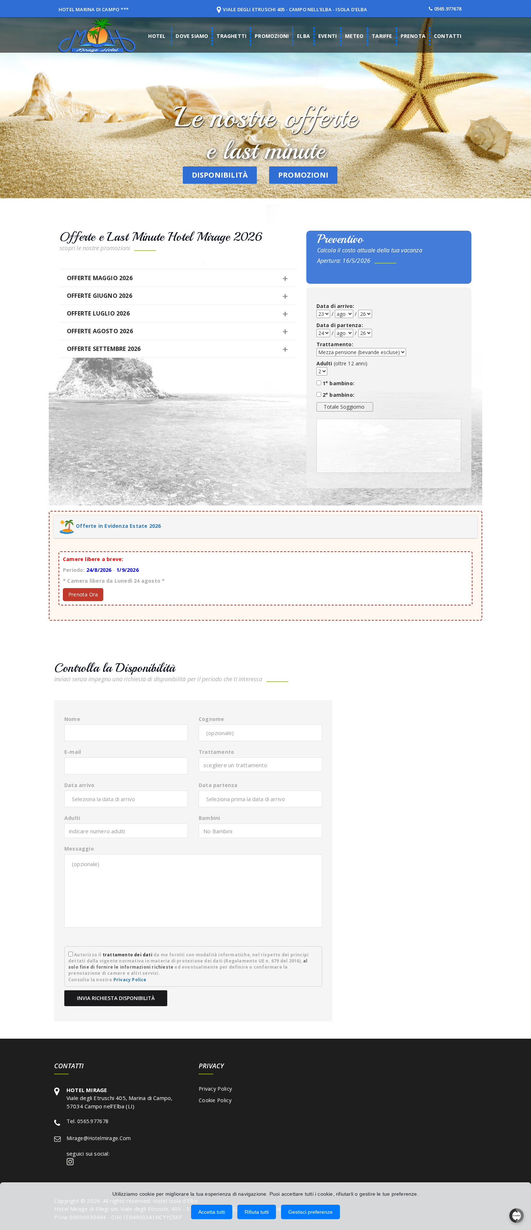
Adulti (72, 817)
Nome (72, 719)
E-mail (72, 751)
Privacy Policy (215, 1088)
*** (125, 9)
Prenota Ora (83, 594)
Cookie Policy (215, 1100)
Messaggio (79, 848)
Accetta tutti (211, 1212)
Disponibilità (220, 175)
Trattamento (216, 751)
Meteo (354, 35)
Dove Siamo (192, 35)
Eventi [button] (327, 35)
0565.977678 (447, 8)
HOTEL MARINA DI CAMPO (89, 9)
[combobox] (260, 764)
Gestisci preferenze (310, 1212)
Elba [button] (303, 35)
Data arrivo (79, 785)
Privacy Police (130, 980)
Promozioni (272, 35)
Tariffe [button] (382, 35)
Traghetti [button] (231, 35)
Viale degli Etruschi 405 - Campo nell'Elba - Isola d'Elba (295, 9)
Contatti (448, 35)
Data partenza (218, 785)
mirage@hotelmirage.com (98, 1138)
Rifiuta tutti (257, 1212)
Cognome (211, 719)
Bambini (209, 817)
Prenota (413, 35)
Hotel (156, 35)
